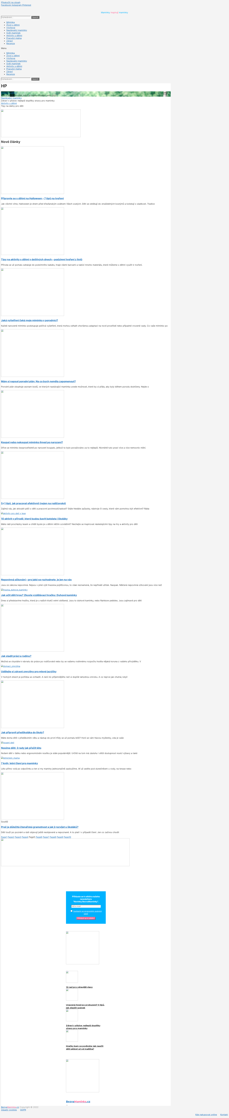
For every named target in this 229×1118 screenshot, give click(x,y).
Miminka (10, 22)
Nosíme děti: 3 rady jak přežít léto (21, 747)
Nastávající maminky (16, 30)
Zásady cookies (9, 1109)
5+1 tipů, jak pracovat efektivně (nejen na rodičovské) (33, 503)
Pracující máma (14, 38)
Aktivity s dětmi (14, 35)
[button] (114, 48)
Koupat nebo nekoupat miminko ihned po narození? (32, 442)
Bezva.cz (10, 1107)
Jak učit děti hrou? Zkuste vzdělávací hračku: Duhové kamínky (39, 595)
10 (67, 837)
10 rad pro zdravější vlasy (79, 987)
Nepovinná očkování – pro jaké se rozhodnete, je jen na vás (36, 579)
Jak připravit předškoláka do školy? (22, 732)
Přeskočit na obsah (10, 2)
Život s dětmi (13, 25)
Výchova (10, 27)
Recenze (10, 43)
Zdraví (9, 40)
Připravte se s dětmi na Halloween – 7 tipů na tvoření (32, 198)
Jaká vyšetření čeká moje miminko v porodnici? (29, 320)
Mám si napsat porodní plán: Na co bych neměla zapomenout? (38, 381)
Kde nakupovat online (206, 1114)
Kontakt (224, 1114)
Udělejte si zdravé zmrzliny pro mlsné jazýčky (28, 671)
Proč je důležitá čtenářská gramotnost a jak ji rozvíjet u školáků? (39, 827)
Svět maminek (13, 33)
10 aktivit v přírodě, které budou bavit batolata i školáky (34, 518)
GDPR (23, 1109)
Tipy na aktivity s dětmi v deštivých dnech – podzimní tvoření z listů (41, 259)
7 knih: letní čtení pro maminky (19, 763)
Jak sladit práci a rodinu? (16, 656)
